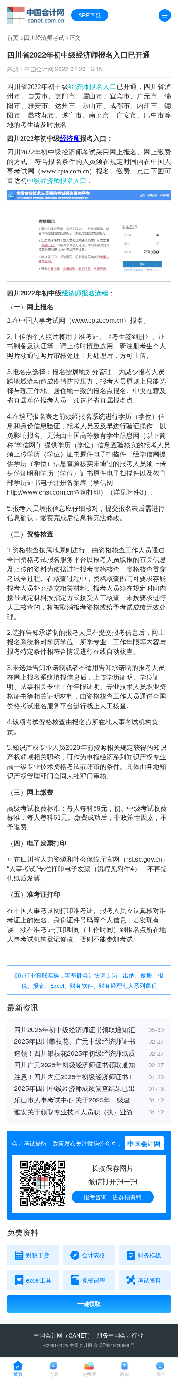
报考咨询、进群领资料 (113, 1197)
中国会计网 (48, 1335)
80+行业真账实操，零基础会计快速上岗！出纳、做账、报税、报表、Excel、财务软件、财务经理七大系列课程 (89, 980)
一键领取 (89, 1304)
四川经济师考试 (44, 37)
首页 (13, 37)
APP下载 (89, 15)
